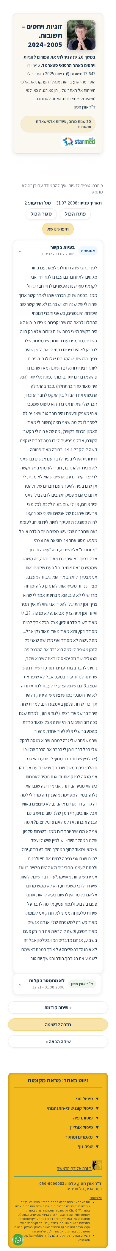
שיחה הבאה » (58, 1041)
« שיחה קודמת (58, 1007)
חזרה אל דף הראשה (74, 1168)
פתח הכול (75, 213)
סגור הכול (41, 213)
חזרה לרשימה (58, 1024)
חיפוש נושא (58, 229)
